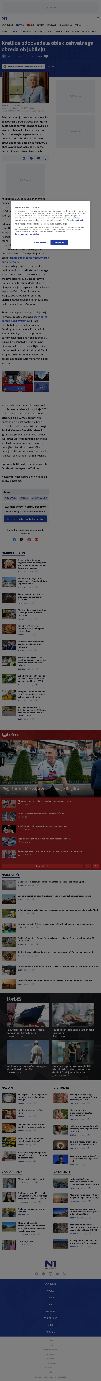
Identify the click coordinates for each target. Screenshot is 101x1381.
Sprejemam (59, 242)
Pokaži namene (40, 242)
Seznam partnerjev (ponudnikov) (27, 234)
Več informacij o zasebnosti (73, 220)
